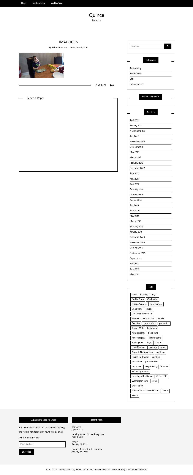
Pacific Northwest (140, 357)
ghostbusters (149, 323)
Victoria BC (161, 376)
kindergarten (138, 343)
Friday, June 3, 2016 (78, 48)
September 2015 (137, 253)
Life (131, 79)
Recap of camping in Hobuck (87, 449)
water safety (137, 386)
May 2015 (134, 274)
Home (24, 3)
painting (156, 357)
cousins (149, 309)
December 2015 (137, 237)
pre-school (137, 362)
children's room (139, 304)
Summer (165, 367)
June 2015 (134, 269)
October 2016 (136, 195)
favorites (136, 323)
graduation (164, 323)
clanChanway (156, 304)
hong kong (153, 333)
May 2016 (134, 216)
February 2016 (136, 227)
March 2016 (135, 221)
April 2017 (134, 184)
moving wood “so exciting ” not (88, 434)
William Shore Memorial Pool (145, 391)
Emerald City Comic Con (143, 319)
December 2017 (137, 168)
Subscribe (26, 452)
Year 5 (135, 395)
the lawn (76, 427)
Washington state (140, 381)
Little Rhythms (138, 347)
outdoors (161, 352)
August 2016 (136, 200)
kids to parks (155, 338)
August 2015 (136, 259)
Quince (96, 15)
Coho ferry (137, 309)
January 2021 (136, 126)
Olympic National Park (142, 352)
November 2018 (137, 142)
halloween (152, 328)
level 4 (75, 442)
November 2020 (137, 131)
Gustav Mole (138, 328)
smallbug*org (56, 3)
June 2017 (134, 173)
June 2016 (134, 211)
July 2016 (134, 205)
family (161, 319)
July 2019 (134, 136)
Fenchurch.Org (38, 3)
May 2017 (134, 179)
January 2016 (136, 232)
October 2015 (136, 248)
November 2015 (137, 243)
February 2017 (136, 189)
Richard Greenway (59, 48)
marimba (153, 347)
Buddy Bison (136, 74)
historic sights (138, 333)
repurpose (136, 367)
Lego (149, 343)
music (163, 347)
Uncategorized (136, 84)
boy (153, 295)
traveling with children (142, 376)
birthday (144, 295)
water (154, 381)
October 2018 (136, 147)
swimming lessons (140, 371)
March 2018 (135, 158)
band (134, 295)
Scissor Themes (110, 470)
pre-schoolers (151, 362)
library (158, 343)
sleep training (151, 367)
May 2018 (134, 152)
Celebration (152, 299)
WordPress (142, 470)
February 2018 (136, 163)
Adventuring (135, 68)
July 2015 (134, 264)
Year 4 (165, 391)
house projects (139, 338)
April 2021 (134, 120)
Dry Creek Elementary (142, 314)
